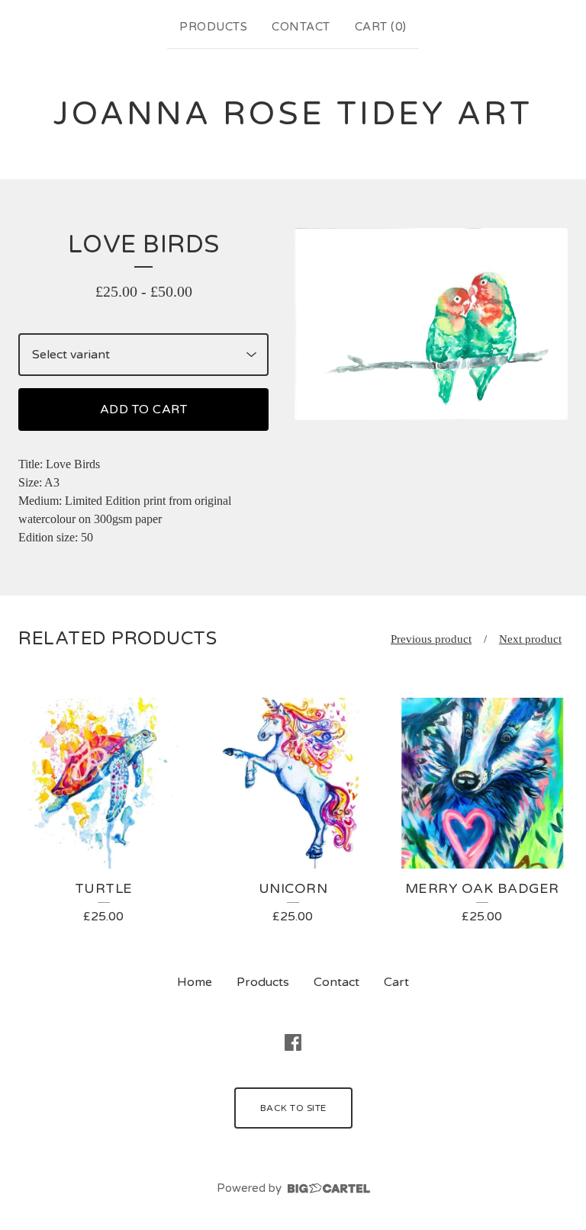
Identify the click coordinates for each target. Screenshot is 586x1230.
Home (194, 982)
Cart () (381, 27)
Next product (530, 639)
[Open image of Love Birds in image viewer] (431, 324)
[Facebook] (293, 1042)
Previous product (431, 639)
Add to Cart (144, 409)
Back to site (293, 1108)
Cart (396, 982)
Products (213, 27)
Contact (301, 27)
